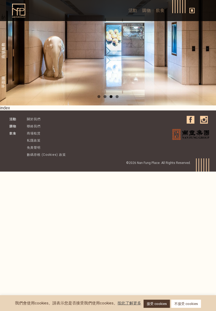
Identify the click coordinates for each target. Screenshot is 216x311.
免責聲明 (34, 147)
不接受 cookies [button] (186, 304)
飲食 (160, 10)
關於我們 (34, 119)
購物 (146, 10)
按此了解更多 (129, 303)
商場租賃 (34, 133)
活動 (133, 10)
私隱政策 (34, 140)
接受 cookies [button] (157, 304)
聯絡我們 (34, 126)
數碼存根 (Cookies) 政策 (46, 155)
